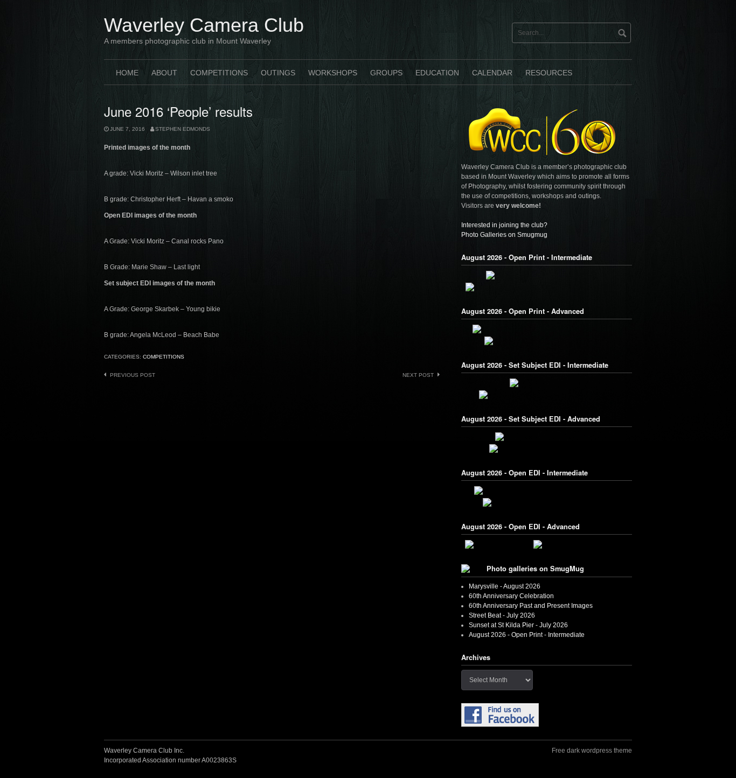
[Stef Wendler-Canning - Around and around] (547, 394)
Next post (418, 375)
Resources (548, 72)
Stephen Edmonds (182, 129)
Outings (278, 72)
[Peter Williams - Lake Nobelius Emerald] (546, 341)
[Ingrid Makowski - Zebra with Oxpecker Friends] (547, 490)
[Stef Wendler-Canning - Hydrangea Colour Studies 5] (547, 287)
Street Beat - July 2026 (502, 615)
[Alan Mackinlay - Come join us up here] (547, 275)
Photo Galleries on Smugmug (504, 235)
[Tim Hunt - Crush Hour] (547, 383)
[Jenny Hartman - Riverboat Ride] (546, 436)
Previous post (132, 375)
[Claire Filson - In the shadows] (581, 544)
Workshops (332, 72)
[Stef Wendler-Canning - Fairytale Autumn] (547, 502)
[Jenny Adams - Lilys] (498, 544)
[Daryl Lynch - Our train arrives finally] (546, 448)
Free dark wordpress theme (592, 750)
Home (127, 72)
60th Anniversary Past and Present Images (531, 605)
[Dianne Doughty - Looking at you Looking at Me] (547, 329)
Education (437, 72)
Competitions (219, 72)
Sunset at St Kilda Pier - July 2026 (518, 625)
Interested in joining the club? (504, 225)
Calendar (492, 72)
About (164, 72)
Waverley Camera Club (204, 25)
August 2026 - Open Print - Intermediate (527, 635)
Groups (386, 72)
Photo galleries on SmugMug (535, 568)
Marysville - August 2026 (504, 586)
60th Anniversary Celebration (511, 596)
